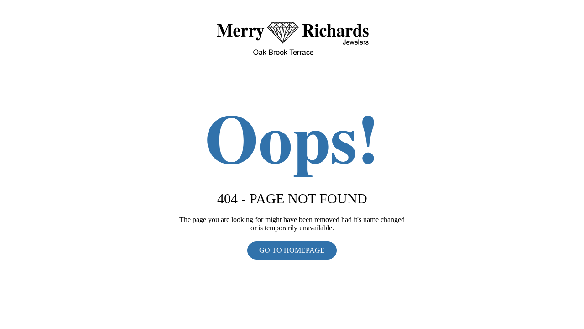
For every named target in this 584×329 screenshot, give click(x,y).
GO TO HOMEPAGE (292, 250)
